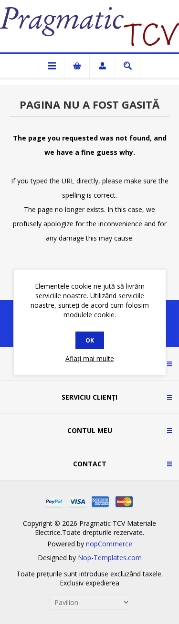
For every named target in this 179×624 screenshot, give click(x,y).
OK (89, 340)
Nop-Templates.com (110, 557)
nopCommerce (109, 543)
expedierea (102, 582)
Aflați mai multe (89, 358)
